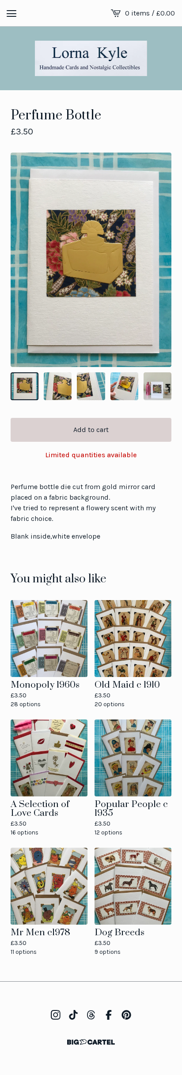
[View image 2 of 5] (58, 386)
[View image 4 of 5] (124, 386)
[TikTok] (73, 1014)
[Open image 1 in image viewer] (91, 260)
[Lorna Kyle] (91, 58)
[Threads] (91, 1014)
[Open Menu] (11, 13)
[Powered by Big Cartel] (91, 1042)
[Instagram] (55, 1014)
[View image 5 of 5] (157, 386)
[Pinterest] (126, 1014)
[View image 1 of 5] (24, 386)
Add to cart (91, 429)
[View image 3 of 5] (91, 386)
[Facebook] (108, 1014)
